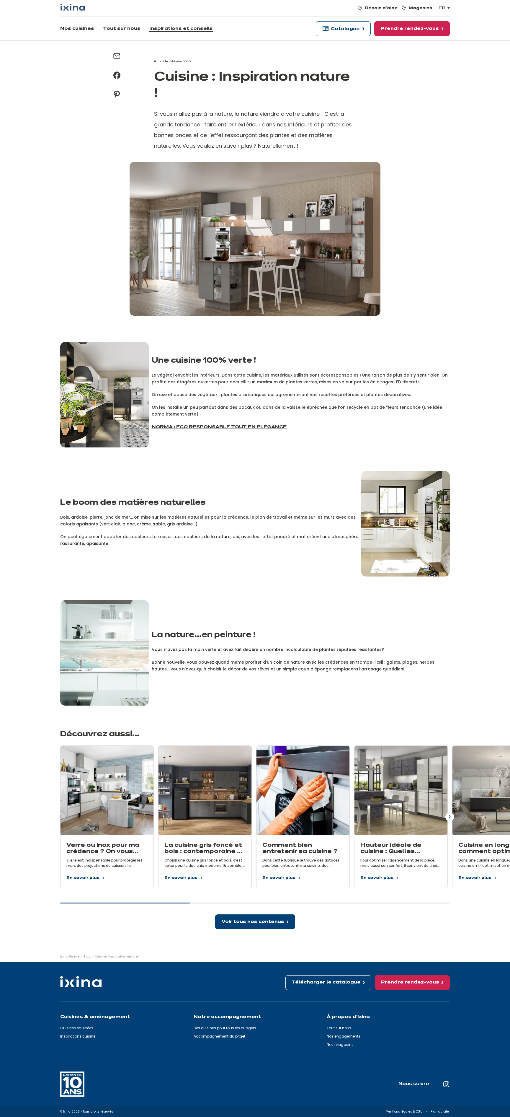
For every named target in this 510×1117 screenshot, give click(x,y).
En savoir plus (82, 879)
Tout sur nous (339, 1027)
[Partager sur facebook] (116, 75)
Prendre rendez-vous (410, 982)
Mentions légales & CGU (404, 1111)
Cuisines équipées (76, 1027)
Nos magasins (340, 1044)
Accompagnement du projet (219, 1036)
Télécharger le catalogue (326, 982)
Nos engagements (343, 1036)
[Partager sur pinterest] (116, 95)
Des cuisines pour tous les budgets (225, 1027)
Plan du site (440, 1111)
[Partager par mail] (116, 56)
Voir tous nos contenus (253, 922)
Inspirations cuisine (77, 1036)
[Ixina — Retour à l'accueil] (72, 7)
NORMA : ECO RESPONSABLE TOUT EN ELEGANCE (219, 427)
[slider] (255, 905)
